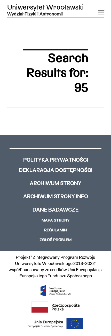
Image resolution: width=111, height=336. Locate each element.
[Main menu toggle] (101, 12)
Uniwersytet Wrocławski (45, 8)
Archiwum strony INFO (55, 196)
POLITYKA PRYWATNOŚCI (55, 160)
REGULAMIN (55, 230)
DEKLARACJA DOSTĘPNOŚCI (55, 170)
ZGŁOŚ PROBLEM (55, 240)
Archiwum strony (55, 183)
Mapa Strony (56, 220)
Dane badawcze (56, 210)
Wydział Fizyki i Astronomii (35, 14)
